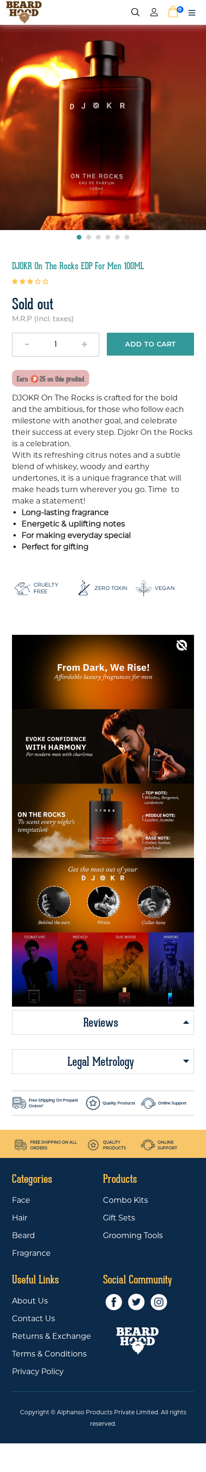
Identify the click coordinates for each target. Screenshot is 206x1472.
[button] (31, 281)
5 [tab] (117, 237)
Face (21, 1200)
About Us (30, 1300)
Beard (23, 1235)
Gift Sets (119, 1217)
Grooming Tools (133, 1235)
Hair (19, 1217)
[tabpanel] (103, 127)
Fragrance (31, 1253)
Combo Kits (125, 1200)
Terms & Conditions (49, 1353)
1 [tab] (79, 237)
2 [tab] (88, 237)
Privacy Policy (38, 1371)
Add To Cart (150, 344)
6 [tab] (127, 237)
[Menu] (192, 12)
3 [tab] (98, 237)
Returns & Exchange (51, 1336)
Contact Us (33, 1318)
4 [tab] (107, 237)
